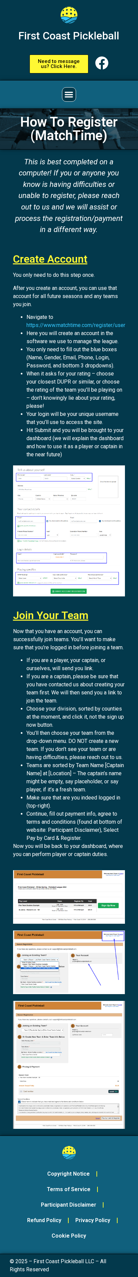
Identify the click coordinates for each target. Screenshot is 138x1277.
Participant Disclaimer (68, 1205)
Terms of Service (68, 1189)
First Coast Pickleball (68, 35)
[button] (69, 94)
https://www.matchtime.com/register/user (75, 325)
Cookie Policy (69, 1236)
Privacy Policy (92, 1220)
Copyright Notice (68, 1174)
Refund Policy (44, 1220)
